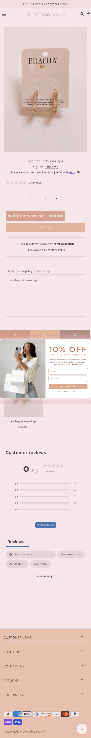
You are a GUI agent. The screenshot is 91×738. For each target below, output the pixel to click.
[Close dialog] (88, 342)
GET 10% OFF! (68, 386)
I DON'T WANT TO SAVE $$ (68, 391)
